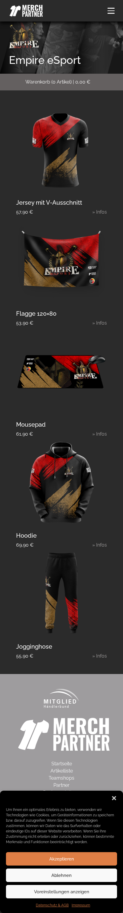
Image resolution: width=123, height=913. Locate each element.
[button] (114, 798)
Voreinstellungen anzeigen (61, 892)
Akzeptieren (61, 859)
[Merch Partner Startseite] (64, 734)
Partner (61, 785)
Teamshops (61, 778)
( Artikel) (57, 82)
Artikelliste (61, 771)
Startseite (61, 764)
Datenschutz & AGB (52, 905)
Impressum (81, 905)
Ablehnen (61, 875)
